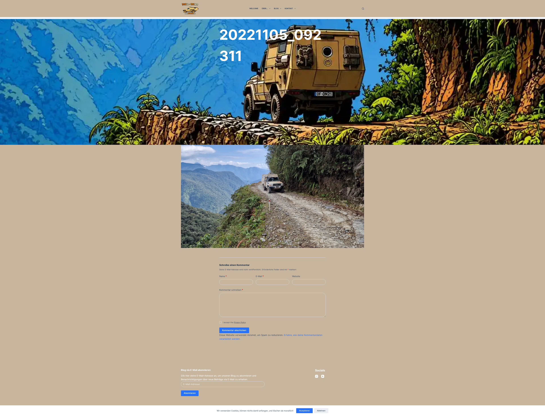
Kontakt (289, 8)
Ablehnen (321, 410)
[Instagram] (316, 376)
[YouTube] (322, 376)
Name (223, 276)
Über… (265, 8)
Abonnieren (190, 393)
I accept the (234, 322)
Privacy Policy (240, 322)
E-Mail (260, 276)
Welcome (253, 8)
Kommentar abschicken (234, 330)
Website (296, 276)
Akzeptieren (304, 410)
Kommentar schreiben (231, 290)
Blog (276, 8)
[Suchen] (363, 9)
